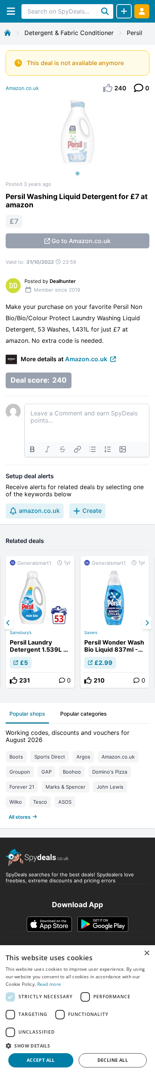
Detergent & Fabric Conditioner (69, 32)
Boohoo (72, 772)
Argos (83, 757)
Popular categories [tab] (83, 713)
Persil (134, 32)
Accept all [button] (41, 1060)
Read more (49, 984)
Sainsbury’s (21, 632)
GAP (46, 772)
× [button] (146, 953)
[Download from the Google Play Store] (103, 924)
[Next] (146, 622)
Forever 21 (21, 787)
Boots (16, 757)
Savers (90, 632)
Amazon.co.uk (22, 88)
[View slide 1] (77, 139)
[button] (77, 1045)
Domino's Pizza (109, 772)
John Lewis (110, 787)
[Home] (7, 32)
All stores (19, 817)
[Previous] (8, 622)
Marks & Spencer (65, 787)
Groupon (19, 772)
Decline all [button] (112, 1060)
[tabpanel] (77, 773)
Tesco (40, 802)
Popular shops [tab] (27, 713)
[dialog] (77, 1010)
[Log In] (141, 11)
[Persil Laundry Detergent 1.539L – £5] (40, 622)
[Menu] (11, 11)
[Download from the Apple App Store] (49, 924)
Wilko (15, 802)
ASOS (64, 802)
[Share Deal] (124, 11)
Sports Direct (49, 757)
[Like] (13, 680)
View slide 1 (77, 173)
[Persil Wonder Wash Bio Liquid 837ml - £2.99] (115, 622)
